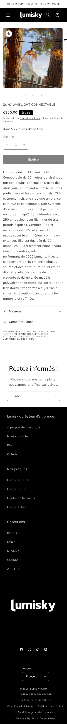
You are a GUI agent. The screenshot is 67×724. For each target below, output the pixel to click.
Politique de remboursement (36, 693)
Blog (10, 445)
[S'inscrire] (55, 396)
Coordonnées (47, 718)
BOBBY (12, 532)
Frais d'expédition (30, 118)
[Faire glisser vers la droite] (42, 95)
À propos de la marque (23, 427)
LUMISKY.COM (38, 688)
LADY (11, 541)
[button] (8, 15)
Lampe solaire (17, 507)
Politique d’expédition (51, 706)
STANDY (13, 550)
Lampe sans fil (17, 480)
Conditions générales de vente (35, 712)
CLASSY (13, 559)
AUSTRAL (14, 569)
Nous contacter (18, 436)
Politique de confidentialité (35, 699)
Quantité (9, 136)
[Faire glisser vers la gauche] (25, 95)
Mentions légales (26, 718)
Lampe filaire (16, 489)
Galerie (12, 454)
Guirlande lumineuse (22, 498)
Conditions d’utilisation (20, 706)
